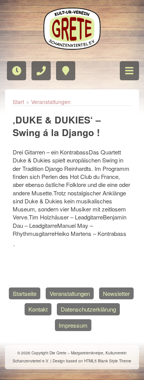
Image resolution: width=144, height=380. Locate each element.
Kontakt (38, 309)
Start (18, 102)
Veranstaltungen (51, 102)
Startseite (24, 293)
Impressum (73, 325)
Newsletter (116, 293)
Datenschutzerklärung (88, 309)
